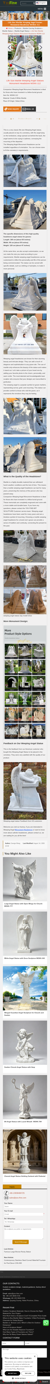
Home (7, 1382)
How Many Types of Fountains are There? (18, 1332)
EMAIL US (30, 109)
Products (18, 28)
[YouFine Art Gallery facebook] (2, 1304)
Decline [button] (28, 1373)
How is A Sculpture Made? (12, 1327)
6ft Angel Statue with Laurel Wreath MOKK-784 (23, 1122)
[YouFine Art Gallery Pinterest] (4, 1304)
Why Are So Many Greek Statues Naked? (18, 1334)
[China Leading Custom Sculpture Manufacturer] (10, 3)
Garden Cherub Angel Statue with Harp (19, 1067)
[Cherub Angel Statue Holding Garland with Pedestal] (25, 1152)
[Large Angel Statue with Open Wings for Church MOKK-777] (25, 879)
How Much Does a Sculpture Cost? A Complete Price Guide (24, 1316)
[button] (40, 9)
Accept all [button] (12, 1373)
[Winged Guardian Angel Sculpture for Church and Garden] (25, 988)
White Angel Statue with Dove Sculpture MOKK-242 (24, 958)
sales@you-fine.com (17, 1198)
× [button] (34, 1356)
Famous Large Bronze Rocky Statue (17, 1252)
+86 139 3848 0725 (13, 1296)
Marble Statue (7, 31)
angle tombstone (5, 1277)
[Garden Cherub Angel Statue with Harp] (25, 1043)
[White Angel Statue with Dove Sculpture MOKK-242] (25, 934)
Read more (21, 1369)
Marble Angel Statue (22, 31)
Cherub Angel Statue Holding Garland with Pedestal (24, 1176)
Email (32, 1382)
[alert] (19, 1368)
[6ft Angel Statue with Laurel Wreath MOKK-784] (25, 1097)
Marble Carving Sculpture (32, 28)
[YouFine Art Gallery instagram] (3, 1304)
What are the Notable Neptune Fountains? (18, 1330)
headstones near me (18, 1277)
